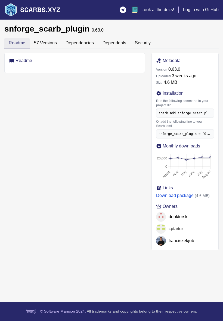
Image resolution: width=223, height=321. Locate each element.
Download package (175, 195)
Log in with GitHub (201, 9)
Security (143, 43)
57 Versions (45, 43)
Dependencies (80, 43)
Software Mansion (59, 311)
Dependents (114, 43)
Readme (17, 43)
